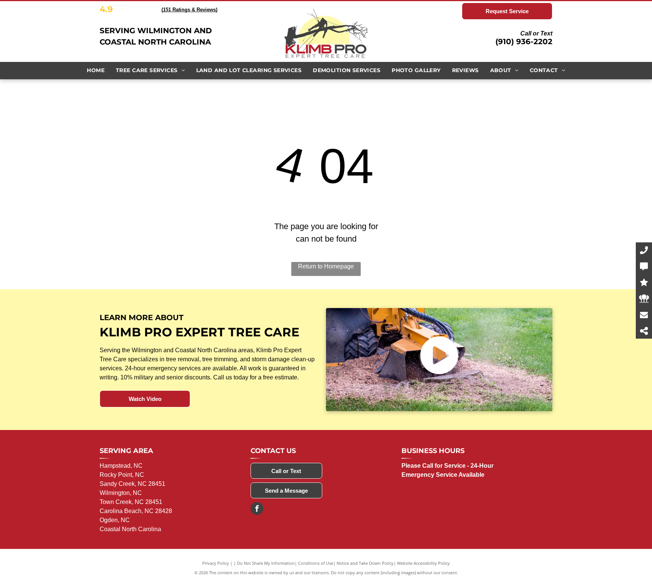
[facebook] (257, 509)
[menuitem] (95, 70)
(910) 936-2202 (523, 41)
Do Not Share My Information (266, 563)
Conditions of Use (315, 563)
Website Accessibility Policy (423, 563)
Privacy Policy (215, 563)
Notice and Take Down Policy (365, 563)
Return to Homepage (326, 266)
